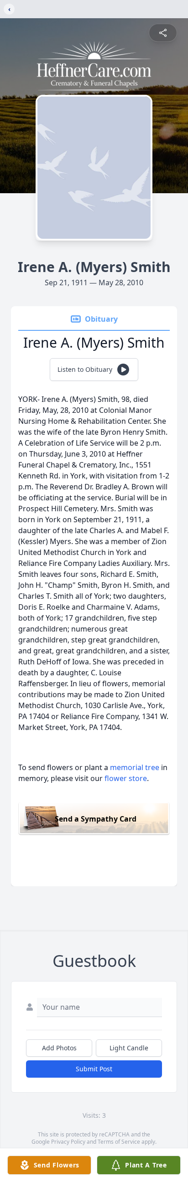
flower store (125, 778)
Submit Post (94, 1068)
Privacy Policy (68, 1142)
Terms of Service (119, 1142)
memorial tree (134, 767)
